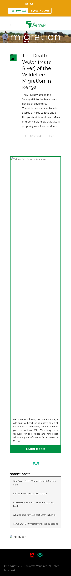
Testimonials (18, 10)
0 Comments (36, 136)
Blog (51, 136)
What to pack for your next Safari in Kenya (34, 514)
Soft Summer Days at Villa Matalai (30, 493)
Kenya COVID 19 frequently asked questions (35, 523)
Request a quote (39, 10)
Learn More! (35, 449)
